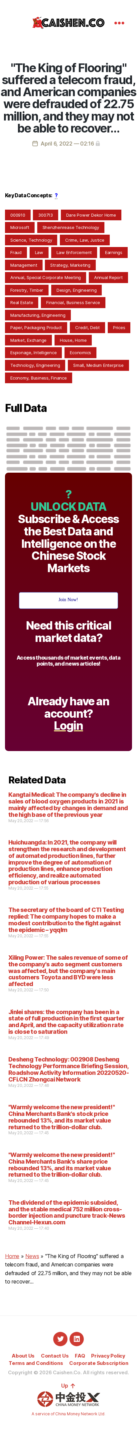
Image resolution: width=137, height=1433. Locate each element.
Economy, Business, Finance (38, 378)
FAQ (80, 1356)
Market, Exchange (28, 340)
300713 (45, 215)
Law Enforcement (74, 252)
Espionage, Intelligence (33, 352)
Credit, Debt (87, 327)
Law (39, 252)
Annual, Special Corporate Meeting (45, 277)
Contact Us (55, 1356)
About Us (23, 1356)
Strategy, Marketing (70, 265)
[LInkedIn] (76, 1339)
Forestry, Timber (26, 290)
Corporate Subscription (98, 1363)
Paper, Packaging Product (36, 327)
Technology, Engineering (35, 365)
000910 (17, 215)
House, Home (73, 340)
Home (12, 1256)
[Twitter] (60, 1339)
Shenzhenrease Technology (71, 227)
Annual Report (108, 277)
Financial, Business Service (73, 302)
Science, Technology (31, 240)
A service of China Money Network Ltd (68, 1413)
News (32, 1256)
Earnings (113, 252)
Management (23, 265)
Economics (80, 352)
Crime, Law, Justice (84, 240)
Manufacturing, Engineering (38, 315)
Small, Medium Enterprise (98, 365)
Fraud (16, 252)
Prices (119, 327)
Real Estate (21, 302)
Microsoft (19, 227)
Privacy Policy (108, 1356)
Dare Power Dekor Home (91, 215)
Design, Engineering (76, 290)
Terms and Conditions (36, 1363)
